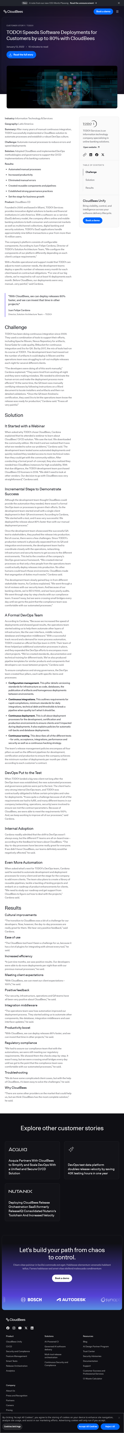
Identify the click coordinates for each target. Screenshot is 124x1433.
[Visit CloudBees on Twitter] (26, 1328)
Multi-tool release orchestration (53, 1356)
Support (87, 1366)
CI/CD (9, 1346)
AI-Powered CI (52, 1341)
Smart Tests (11, 1361)
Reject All (110, 1426)
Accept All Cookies (88, 1426)
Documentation (90, 1361)
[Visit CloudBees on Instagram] (14, 1328)
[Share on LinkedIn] (91, 155)
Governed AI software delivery (55, 1348)
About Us (10, 1391)
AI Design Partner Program (96, 1346)
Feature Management (16, 1356)
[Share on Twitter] (103, 155)
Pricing (9, 1410)
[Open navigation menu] (117, 11)
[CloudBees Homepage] (15, 1319)
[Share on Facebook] (97, 155)
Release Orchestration (17, 1366)
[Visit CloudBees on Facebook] (8, 1328)
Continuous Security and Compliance (56, 1363)
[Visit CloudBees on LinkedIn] (32, 1328)
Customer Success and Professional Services (94, 1372)
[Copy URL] (84, 155)
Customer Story (16, 25)
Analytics (10, 1371)
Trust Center (89, 1351)
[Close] (119, 1417)
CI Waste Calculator (92, 1378)
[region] (62, 1423)
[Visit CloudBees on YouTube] (20, 1328)
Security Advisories (92, 1356)
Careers (10, 1405)
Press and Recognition (16, 1395)
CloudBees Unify (14, 1341)
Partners (10, 1400)
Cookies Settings (12, 1426)
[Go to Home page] (13, 11)
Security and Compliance (18, 1351)
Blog (85, 1341)
